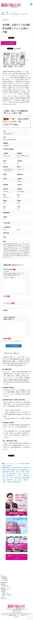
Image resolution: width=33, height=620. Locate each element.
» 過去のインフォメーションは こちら (17, 557)
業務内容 (3, 584)
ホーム (2, 575)
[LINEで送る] (17, 48)
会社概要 (3, 591)
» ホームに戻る (8, 43)
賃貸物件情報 (4, 582)
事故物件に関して (6, 586)
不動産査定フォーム (5, 589)
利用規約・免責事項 (6, 594)
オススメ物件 (20, 463)
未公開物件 (9, 465)
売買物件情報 (4, 577)
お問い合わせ (4, 598)
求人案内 (3, 597)
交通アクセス (5, 593)
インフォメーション (10, 463)
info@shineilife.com (9, 104)
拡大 (28, 60)
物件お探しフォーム (5, 588)
